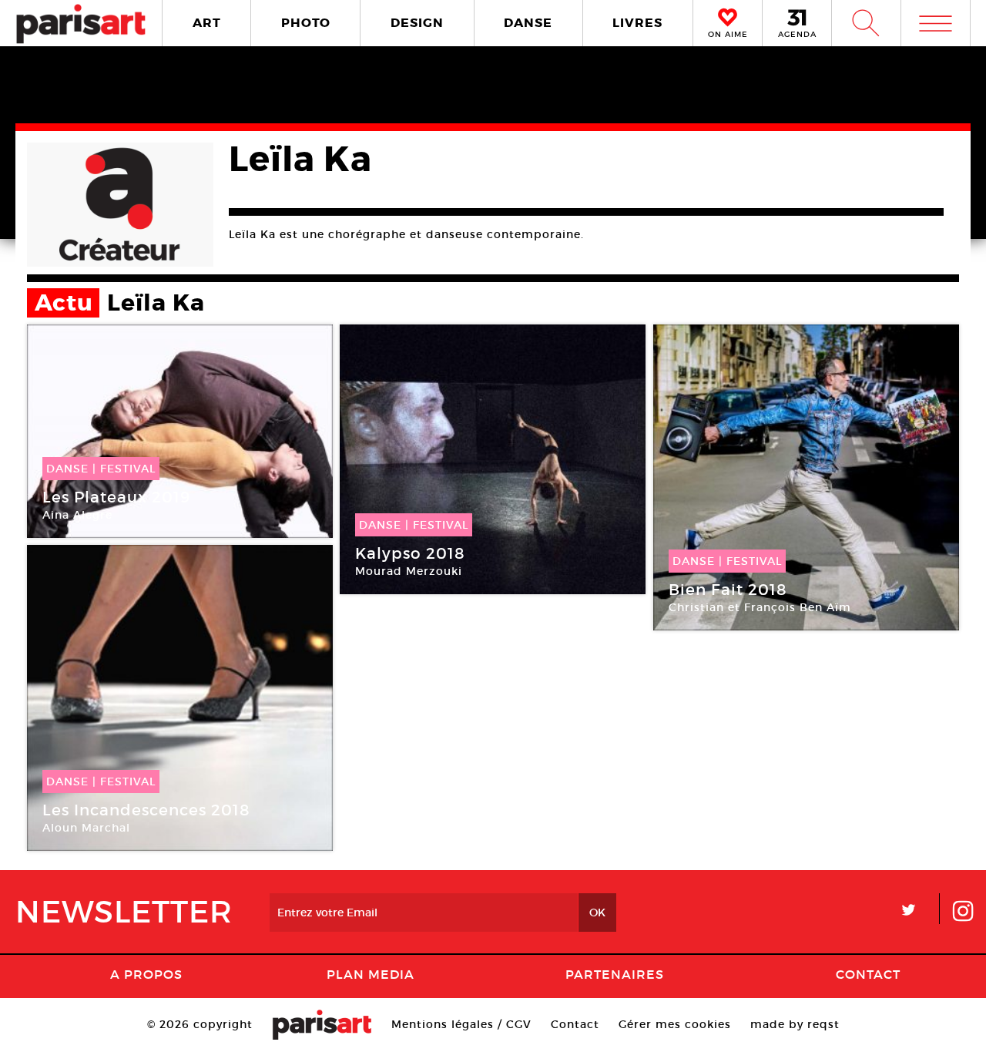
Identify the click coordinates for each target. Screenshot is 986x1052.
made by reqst (795, 1024)
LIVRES (637, 23)
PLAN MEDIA (370, 974)
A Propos (146, 974)
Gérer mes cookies (675, 1024)
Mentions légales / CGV (461, 1024)
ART (207, 23)
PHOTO (305, 23)
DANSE (528, 23)
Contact (868, 974)
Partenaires (614, 974)
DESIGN (417, 23)
